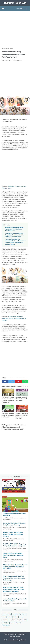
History (15, 617)
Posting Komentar (17, 60)
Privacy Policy (21, 634)
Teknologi (18, 622)
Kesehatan (5, 620)
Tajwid (12, 622)
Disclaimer (12, 636)
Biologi (9, 614)
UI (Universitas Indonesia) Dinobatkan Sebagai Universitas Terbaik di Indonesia (14, 318)
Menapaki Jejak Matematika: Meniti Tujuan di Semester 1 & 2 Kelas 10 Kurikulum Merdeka (14, 229)
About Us (6, 634)
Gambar (10, 617)
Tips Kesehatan (16, 641)
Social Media (6, 622)
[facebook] (5, 381)
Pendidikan (19, 620)
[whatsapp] (25, 381)
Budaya (19, 614)
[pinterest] (18, 381)
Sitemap (18, 636)
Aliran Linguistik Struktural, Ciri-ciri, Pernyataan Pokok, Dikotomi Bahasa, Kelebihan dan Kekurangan (13, 589)
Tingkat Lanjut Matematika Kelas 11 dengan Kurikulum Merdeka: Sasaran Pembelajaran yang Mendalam (14, 235)
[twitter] (11, 381)
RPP (25, 620)
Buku (24, 614)
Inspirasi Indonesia (15, 3)
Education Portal (8, 641)
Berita (4, 614)
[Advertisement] (15, 28)
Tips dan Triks (6, 625)
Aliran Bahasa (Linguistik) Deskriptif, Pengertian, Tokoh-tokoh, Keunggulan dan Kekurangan (14, 578)
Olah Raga (12, 620)
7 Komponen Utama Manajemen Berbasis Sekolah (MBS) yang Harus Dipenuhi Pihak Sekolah (15, 566)
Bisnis (14, 614)
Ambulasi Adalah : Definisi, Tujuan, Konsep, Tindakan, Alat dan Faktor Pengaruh (13, 534)
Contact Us (13, 634)
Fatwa (4, 617)
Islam (20, 617)
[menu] (4, 8)
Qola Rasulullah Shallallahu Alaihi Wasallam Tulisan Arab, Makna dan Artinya (13, 555)
